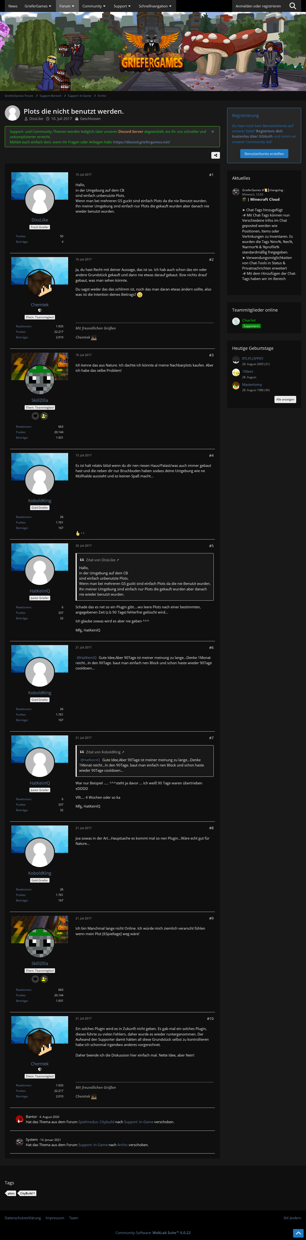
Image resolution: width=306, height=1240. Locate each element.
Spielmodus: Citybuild (96, 1121)
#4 (211, 455)
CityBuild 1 (27, 1193)
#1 (211, 174)
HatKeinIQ (88, 657)
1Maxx (247, 371)
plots (11, 1193)
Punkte (20, 236)
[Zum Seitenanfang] (298, 1233)
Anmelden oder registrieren (258, 6)
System (32, 1139)
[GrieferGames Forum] (153, 51)
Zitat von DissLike (100, 559)
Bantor (31, 1116)
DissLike (36, 118)
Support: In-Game (138, 1121)
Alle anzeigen (285, 399)
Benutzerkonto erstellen (264, 153)
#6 (211, 647)
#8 (211, 827)
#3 (211, 355)
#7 (211, 737)
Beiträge (21, 242)
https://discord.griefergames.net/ (141, 142)
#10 (210, 1018)
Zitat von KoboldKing (103, 751)
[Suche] (292, 6)
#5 (211, 545)
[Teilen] (215, 155)
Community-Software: (153, 1232)
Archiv (122, 1144)
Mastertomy (252, 384)
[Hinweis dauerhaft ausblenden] (212, 131)
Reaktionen (23, 326)
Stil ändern (292, 1217)
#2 (211, 259)
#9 (211, 918)
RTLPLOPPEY (252, 358)
